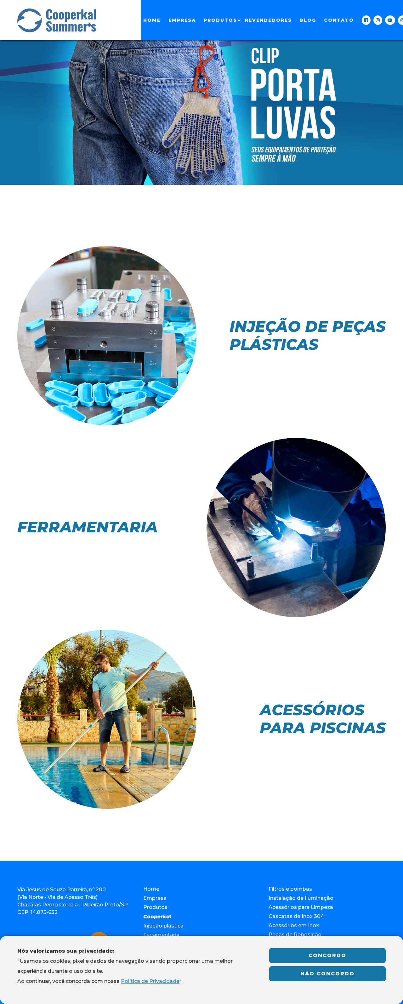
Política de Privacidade (150, 981)
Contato (339, 20)
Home (152, 20)
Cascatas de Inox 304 (296, 916)
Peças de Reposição (295, 935)
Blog (308, 20)
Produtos (220, 20)
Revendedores (268, 20)
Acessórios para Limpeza (301, 907)
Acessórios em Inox (294, 925)
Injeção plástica (163, 926)
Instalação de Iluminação (301, 898)
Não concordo (327, 974)
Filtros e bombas (290, 889)
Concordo (327, 955)
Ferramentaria (161, 935)
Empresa (182, 20)
